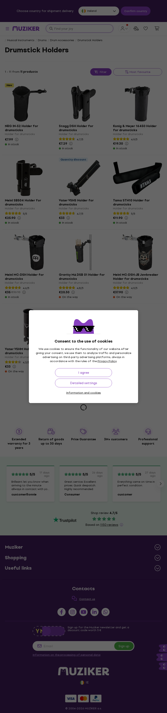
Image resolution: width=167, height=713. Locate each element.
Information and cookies (83, 393)
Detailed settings (83, 383)
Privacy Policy (107, 361)
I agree (83, 372)
